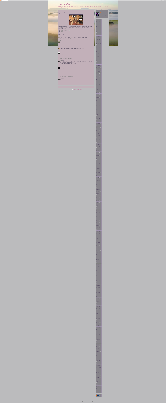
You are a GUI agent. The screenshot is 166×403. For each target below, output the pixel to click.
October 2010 (98, 261)
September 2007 (98, 341)
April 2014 (97, 178)
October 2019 (98, 67)
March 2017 (97, 112)
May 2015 (97, 153)
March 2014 (98, 180)
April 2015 (97, 155)
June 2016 (97, 130)
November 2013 (98, 189)
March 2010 (98, 275)
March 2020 (98, 56)
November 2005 (98, 388)
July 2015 (97, 150)
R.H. (61, 60)
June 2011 (97, 245)
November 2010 (98, 259)
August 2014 (98, 172)
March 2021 (98, 39)
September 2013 (98, 193)
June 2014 (97, 175)
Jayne (61, 40)
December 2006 (98, 360)
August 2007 (98, 344)
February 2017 (98, 114)
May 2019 (97, 76)
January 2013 (98, 207)
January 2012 (98, 231)
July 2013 (97, 197)
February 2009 (98, 303)
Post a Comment (61, 82)
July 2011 (97, 244)
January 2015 (98, 161)
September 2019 (98, 69)
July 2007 (97, 346)
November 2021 (98, 33)
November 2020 (98, 43)
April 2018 (97, 97)
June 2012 (97, 222)
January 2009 (98, 306)
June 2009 (97, 296)
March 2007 (98, 353)
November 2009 (98, 285)
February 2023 (98, 24)
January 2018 (98, 103)
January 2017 (98, 116)
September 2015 (98, 146)
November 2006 (98, 362)
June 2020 (97, 51)
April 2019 (97, 78)
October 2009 (98, 287)
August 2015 (98, 149)
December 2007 (98, 334)
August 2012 (98, 219)
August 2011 (98, 242)
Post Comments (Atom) (78, 89)
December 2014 (98, 163)
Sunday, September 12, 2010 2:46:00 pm (66, 58)
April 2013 (97, 202)
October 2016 (98, 123)
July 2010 (97, 269)
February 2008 (98, 329)
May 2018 (97, 95)
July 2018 (97, 92)
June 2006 (97, 374)
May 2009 (97, 298)
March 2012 (98, 227)
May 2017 (97, 109)
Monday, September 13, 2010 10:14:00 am (66, 76)
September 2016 (98, 124)
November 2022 (98, 26)
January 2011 (98, 254)
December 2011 (98, 233)
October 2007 (98, 339)
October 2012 (98, 215)
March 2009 (98, 301)
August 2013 (98, 195)
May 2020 (97, 53)
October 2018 (98, 89)
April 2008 (97, 325)
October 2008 (98, 313)
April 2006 (97, 377)
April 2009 (97, 299)
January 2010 (98, 280)
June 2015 (97, 152)
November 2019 (98, 65)
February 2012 (98, 228)
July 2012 (97, 220)
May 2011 (97, 247)
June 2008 (97, 322)
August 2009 (98, 292)
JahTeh (102, 12)
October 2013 (98, 191)
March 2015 (98, 157)
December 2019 (98, 62)
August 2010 (98, 266)
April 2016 (97, 133)
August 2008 (98, 318)
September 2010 (98, 264)
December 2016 (98, 118)
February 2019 (98, 79)
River (61, 47)
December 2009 (98, 282)
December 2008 (98, 308)
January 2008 (98, 332)
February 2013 (98, 205)
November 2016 (98, 120)
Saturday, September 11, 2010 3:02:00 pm (66, 45)
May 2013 (97, 200)
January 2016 (98, 139)
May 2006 (97, 375)
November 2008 (98, 311)
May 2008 (97, 324)
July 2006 (97, 372)
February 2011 (98, 252)
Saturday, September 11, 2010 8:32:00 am (66, 38)
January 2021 (98, 41)
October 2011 (98, 238)
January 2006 (98, 383)
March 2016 (98, 135)
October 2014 (98, 168)
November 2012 (98, 212)
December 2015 (98, 141)
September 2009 (98, 290)
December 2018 (98, 84)
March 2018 (98, 99)
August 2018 (98, 91)
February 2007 (98, 355)
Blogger (92, 401)
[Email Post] (69, 30)
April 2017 (97, 111)
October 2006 (98, 365)
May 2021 (97, 37)
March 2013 (98, 203)
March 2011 (97, 250)
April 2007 (97, 351)
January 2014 (98, 184)
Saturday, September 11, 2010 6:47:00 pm (66, 49)
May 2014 (97, 177)
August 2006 (98, 370)
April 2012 (97, 225)
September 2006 (98, 367)
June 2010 (97, 270)
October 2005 (98, 391)
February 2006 (98, 381)
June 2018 (97, 94)
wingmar (86, 401)
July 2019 (97, 73)
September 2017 (98, 105)
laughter (62, 31)
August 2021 (98, 36)
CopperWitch (64, 3)
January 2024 (98, 21)
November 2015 (98, 144)
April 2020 (97, 54)
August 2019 (98, 71)
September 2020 (98, 47)
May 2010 (97, 272)
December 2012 (98, 210)
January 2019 (98, 82)
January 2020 (98, 60)
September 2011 (98, 240)
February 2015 (98, 158)
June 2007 (97, 348)
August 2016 (98, 127)
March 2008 (98, 327)
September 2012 (98, 216)
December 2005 (98, 386)
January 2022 (98, 31)
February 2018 (98, 100)
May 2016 (97, 132)
